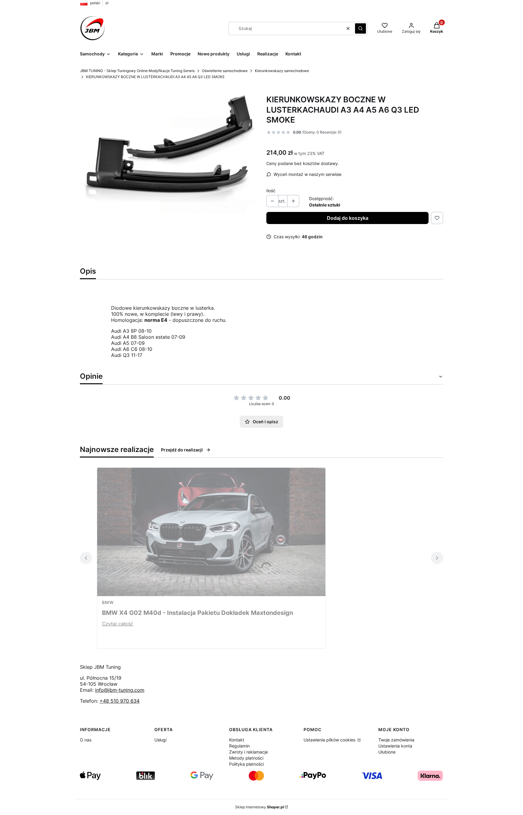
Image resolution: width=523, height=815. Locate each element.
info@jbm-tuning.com (119, 690)
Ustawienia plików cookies (330, 739)
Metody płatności (246, 758)
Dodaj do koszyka (347, 218)
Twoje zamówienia (396, 739)
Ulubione (387, 751)
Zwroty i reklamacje (248, 751)
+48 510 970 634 (120, 701)
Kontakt (236, 739)
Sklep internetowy (259, 807)
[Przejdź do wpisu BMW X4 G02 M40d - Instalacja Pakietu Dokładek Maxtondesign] (211, 532)
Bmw (108, 602)
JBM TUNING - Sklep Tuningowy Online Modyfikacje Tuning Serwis (137, 70)
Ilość (270, 190)
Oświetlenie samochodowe (225, 70)
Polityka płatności (246, 764)
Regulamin (239, 745)
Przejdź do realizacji (182, 449)
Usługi (160, 739)
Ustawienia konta (395, 745)
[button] (360, 28)
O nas (85, 739)
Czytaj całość (117, 624)
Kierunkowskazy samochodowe (282, 70)
